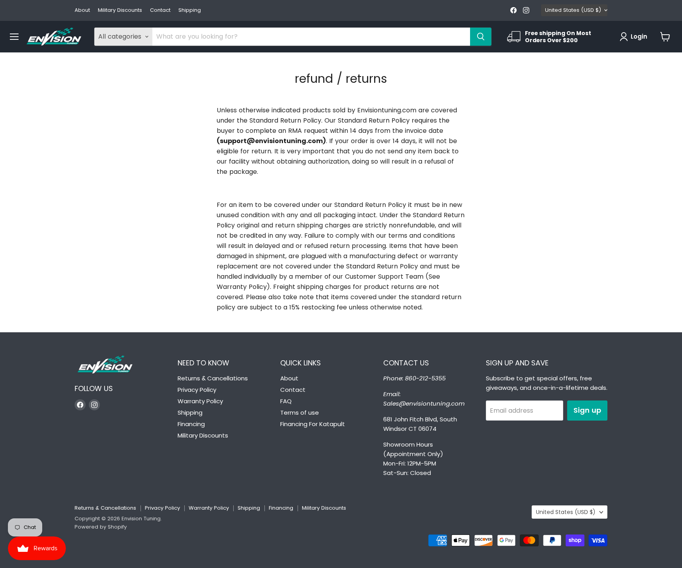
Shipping (189, 10)
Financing (191, 424)
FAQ (286, 401)
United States (573, 10)
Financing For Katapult (312, 424)
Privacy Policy (197, 389)
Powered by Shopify (101, 527)
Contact (160, 10)
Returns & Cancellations (213, 378)
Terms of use (299, 412)
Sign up (587, 410)
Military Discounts (120, 10)
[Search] (480, 37)
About (82, 10)
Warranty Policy (200, 401)
